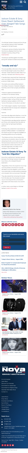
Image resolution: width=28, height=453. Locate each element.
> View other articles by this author (12, 217)
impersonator (5, 54)
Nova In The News (6, 405)
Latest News (4, 396)
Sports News (4, 403)
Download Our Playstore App (9, 387)
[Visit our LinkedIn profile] (8, 445)
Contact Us (4, 391)
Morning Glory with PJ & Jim (15, 6)
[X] (3, 224)
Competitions (5, 411)
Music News (4, 398)
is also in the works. (11, 188)
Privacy (17, 440)
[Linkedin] (12, 224)
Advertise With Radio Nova (8, 389)
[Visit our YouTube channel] (13, 445)
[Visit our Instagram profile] (5, 445)
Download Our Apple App (8, 385)
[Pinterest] (22, 224)
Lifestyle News (5, 409)
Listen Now (11, 8)
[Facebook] (6, 224)
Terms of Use (4, 440)
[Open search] (25, 2)
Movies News (5, 407)
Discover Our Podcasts (7, 383)
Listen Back (4, 381)
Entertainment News (7, 401)
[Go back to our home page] (13, 370)
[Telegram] (19, 224)
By (7, 26)
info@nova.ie (7, 424)
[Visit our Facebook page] (2, 445)
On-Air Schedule (5, 379)
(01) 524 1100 (7, 419)
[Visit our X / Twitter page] (10, 445)
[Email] (9, 224)
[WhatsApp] (16, 224)
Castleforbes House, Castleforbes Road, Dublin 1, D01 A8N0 (14, 427)
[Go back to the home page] (4, 1)
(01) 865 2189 (7, 421)
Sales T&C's (11, 440)
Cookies (21, 440)
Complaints (4, 442)
